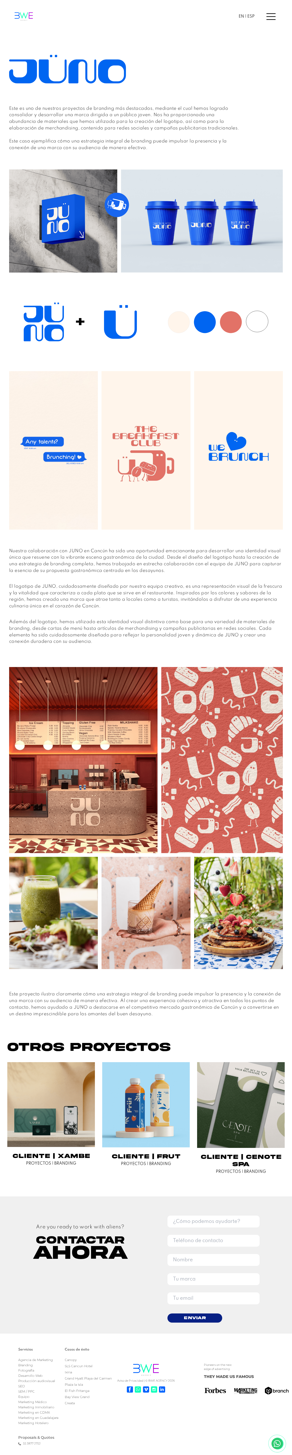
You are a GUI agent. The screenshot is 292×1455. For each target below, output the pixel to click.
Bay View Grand (77, 1397)
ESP (250, 16)
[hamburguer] (266, 16)
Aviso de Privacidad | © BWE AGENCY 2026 (146, 1380)
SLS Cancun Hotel (79, 1366)
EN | (242, 16)
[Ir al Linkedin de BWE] (162, 1389)
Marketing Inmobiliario (36, 1407)
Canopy (71, 1360)
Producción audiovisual (36, 1381)
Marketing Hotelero (33, 1423)
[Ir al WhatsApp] (138, 1389)
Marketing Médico (32, 1402)
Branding (25, 1365)
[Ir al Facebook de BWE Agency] (130, 1389)
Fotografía (26, 1370)
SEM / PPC (26, 1391)
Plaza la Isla (74, 1385)
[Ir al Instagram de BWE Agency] (154, 1389)
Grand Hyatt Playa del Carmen (88, 1378)
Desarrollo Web (30, 1376)
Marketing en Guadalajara (38, 1418)
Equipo (23, 1397)
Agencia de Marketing (35, 1360)
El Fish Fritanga (77, 1391)
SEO (21, 1386)
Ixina (68, 1372)
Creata (70, 1403)
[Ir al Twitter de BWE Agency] (146, 1389)
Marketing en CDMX (34, 1412)
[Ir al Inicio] (146, 1370)
